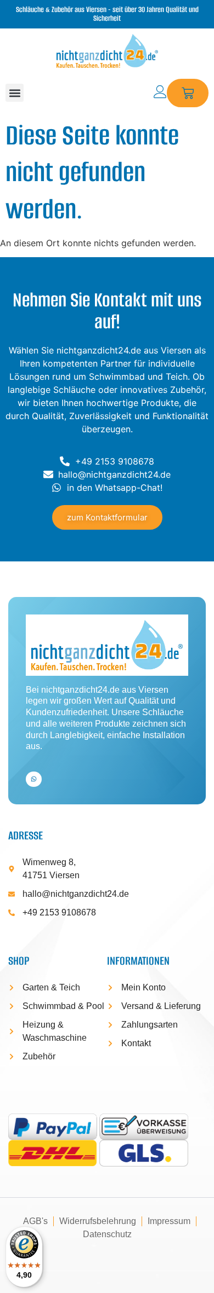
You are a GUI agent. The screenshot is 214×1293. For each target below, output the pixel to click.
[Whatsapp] (34, 779)
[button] (14, 93)
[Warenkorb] (188, 93)
